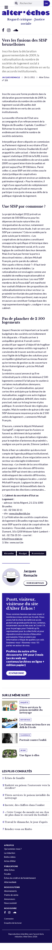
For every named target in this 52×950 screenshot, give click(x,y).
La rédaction (9, 853)
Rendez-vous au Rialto (18, 829)
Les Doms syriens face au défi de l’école (34, 725)
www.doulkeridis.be (19, 513)
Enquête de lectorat (13, 923)
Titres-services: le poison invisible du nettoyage (31, 710)
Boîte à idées (10, 857)
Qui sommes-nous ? (13, 849)
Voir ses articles (35, 583)
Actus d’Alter (10, 861)
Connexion (9, 918)
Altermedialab (10, 882)
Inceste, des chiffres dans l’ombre (25, 805)
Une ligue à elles (29, 755)
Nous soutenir (10, 903)
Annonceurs (9, 899)
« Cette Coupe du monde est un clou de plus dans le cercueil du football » (27, 813)
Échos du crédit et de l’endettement (20, 878)
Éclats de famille (15, 778)
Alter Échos (9, 870)
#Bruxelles (9, 553)
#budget (23, 553)
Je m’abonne (16, 673)
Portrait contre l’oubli (32, 740)
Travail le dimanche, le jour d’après (26, 822)
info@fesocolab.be (12, 538)
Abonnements (10, 891)
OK (46, 3)
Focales (7, 874)
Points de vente (11, 895)
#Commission (38, 553)
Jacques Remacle (11, 77)
